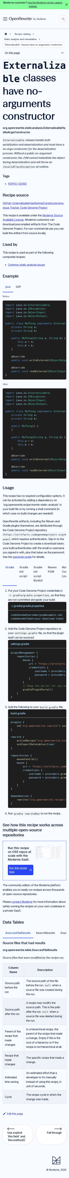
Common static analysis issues (26, 264)
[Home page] (6, 34)
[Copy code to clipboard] (62, 305)
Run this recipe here (18, 869)
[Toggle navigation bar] (5, 18)
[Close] (66, 4)
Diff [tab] (18, 286)
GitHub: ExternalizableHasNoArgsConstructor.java (33, 203)
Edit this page (15, 1113)
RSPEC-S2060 (17, 183)
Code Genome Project (33, 207)
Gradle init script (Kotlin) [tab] (38, 574)
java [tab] (8, 286)
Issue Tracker (11, 207)
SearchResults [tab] (45, 933)
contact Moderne (22, 901)
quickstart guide (22, 557)
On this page (12, 53)
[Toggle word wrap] (56, 305)
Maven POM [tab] (52, 569)
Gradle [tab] (9, 567)
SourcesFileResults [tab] (18, 933)
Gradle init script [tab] (23, 572)
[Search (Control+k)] (63, 19)
